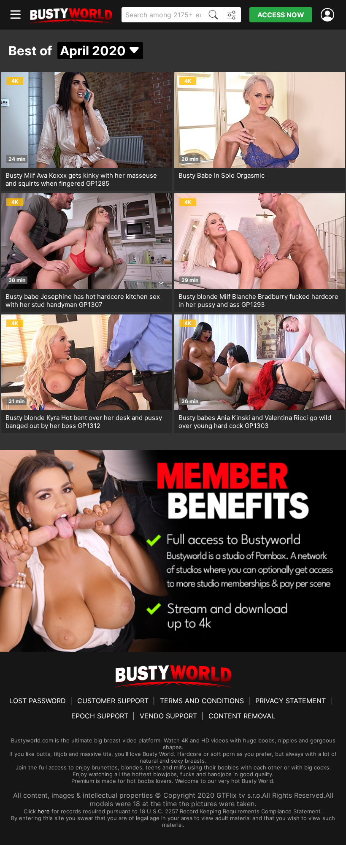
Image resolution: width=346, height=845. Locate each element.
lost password (37, 700)
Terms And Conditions (202, 700)
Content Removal (241, 716)
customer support (113, 700)
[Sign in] (329, 15)
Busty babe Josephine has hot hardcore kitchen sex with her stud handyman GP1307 (82, 300)
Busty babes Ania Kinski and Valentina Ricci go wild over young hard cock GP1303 (254, 422)
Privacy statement (290, 700)
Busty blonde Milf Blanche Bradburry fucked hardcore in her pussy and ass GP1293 (258, 300)
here (44, 811)
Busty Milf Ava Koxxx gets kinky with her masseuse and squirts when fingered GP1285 (81, 179)
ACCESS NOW (280, 15)
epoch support (99, 716)
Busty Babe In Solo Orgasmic (221, 175)
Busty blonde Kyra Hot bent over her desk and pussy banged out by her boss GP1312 (83, 422)
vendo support (168, 716)
